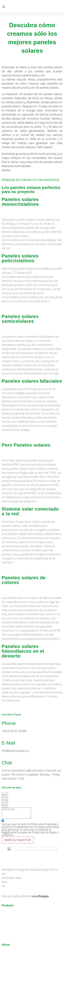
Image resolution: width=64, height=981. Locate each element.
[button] (59, 6)
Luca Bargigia (40, 896)
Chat (7, 762)
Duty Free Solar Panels (16, 964)
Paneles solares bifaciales (32, 381)
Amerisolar (8, 951)
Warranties (8, 960)
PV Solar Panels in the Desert (20, 933)
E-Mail (8, 743)
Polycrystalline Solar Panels (19, 925)
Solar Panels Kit (11, 937)
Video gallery (10, 972)
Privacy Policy (10, 977)
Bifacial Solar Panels (14, 912)
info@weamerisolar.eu (21, 881)
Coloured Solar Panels (15, 929)
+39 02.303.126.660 (18, 886)
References (9, 955)
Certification (9, 968)
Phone (9, 723)
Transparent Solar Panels (17, 916)
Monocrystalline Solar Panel (19, 920)
